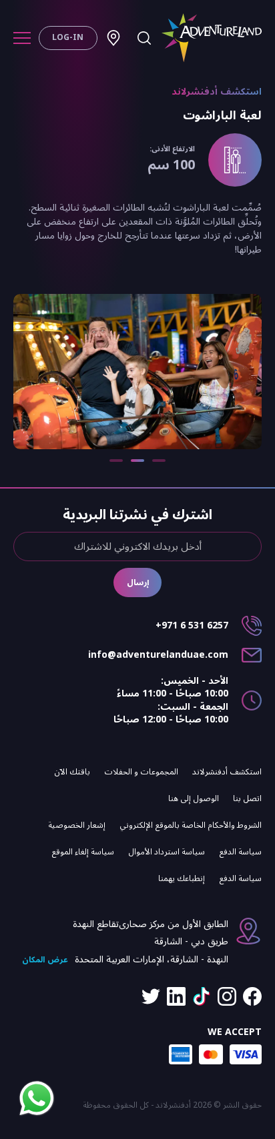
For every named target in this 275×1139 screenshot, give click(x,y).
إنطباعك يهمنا (181, 878)
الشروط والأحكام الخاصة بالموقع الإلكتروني (190, 825)
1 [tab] (159, 460)
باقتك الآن (72, 771)
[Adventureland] (212, 38)
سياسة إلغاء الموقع (82, 851)
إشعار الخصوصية (76, 825)
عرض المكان (45, 960)
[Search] (144, 38)
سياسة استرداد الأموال (166, 851)
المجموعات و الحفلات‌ (141, 771)
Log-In (67, 37)
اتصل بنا (247, 798)
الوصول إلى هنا (193, 798)
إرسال (138, 582)
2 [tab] (137, 460)
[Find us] (113, 38)
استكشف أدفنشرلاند (227, 771)
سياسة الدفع (240, 851)
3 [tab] (116, 460)
